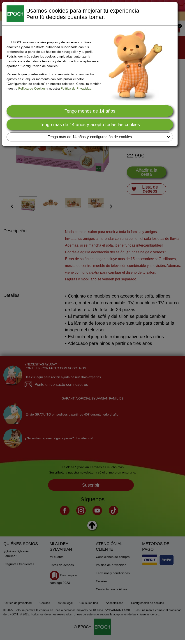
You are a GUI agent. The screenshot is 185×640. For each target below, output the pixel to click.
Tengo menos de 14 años (90, 111)
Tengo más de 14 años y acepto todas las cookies (90, 124)
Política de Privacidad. (76, 88)
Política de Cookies (32, 88)
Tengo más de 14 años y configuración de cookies (90, 137)
